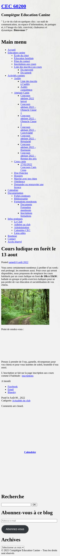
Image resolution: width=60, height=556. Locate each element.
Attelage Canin (21, 92)
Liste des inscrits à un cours (28, 67)
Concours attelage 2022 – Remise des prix (28, 156)
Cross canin (20, 161)
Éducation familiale (24, 58)
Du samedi (25, 72)
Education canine (16, 52)
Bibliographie (21, 198)
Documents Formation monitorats (26, 207)
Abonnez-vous (15, 529)
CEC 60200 (13, 6)
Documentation (15, 193)
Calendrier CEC (22, 230)
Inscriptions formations (26, 214)
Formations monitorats (25, 201)
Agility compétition (26, 88)
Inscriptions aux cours (25, 64)
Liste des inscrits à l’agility (28, 82)
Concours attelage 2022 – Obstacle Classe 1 (28, 108)
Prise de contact (22, 61)
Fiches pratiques (22, 196)
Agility (17, 78)
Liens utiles (20, 233)
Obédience (19, 181)
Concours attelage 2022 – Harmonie (28, 147)
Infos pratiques (15, 218)
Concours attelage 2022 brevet (27, 98)
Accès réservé (15, 241)
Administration (21, 227)
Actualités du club (21, 400)
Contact (12, 238)
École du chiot (21, 55)
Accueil (12, 49)
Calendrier (13, 190)
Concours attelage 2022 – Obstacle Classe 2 (28, 120)
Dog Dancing (21, 173)
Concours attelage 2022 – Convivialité (28, 130)
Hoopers (18, 175)
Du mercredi (26, 69)
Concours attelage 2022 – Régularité (28, 138)
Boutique (12, 236)
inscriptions (27, 375)
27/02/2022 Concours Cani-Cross (28, 167)
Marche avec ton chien (25, 178)
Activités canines (16, 75)
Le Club (18, 221)
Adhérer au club (22, 224)
